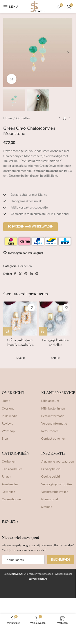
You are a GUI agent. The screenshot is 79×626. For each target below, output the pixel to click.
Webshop (8, 431)
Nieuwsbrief (49, 499)
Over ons (8, 408)
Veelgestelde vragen (54, 491)
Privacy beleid (51, 469)
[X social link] (20, 274)
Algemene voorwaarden (57, 461)
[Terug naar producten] (64, 118)
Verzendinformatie (54, 423)
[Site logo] (38, 6)
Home (7, 118)
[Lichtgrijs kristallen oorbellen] (56, 319)
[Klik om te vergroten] (11, 79)
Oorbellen (23, 118)
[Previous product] (59, 118)
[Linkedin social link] (31, 274)
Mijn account (50, 400)
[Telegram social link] (37, 274)
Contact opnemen (53, 438)
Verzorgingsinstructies (56, 484)
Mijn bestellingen (53, 408)
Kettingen (8, 491)
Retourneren (50, 431)
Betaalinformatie (52, 416)
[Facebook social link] (14, 274)
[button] (7, 52)
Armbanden (10, 484)
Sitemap (46, 506)
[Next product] (69, 118)
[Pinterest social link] (26, 274)
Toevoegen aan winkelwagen (30, 226)
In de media (9, 416)
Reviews (7, 423)
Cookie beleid (50, 476)
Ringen (6, 476)
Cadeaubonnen (12, 499)
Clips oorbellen (12, 469)
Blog (5, 438)
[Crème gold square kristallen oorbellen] (20, 319)
